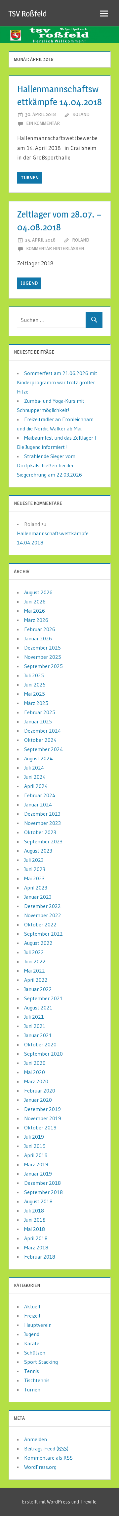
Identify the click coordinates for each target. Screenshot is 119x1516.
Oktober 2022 (40, 924)
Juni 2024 (35, 776)
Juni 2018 (35, 1219)
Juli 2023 (34, 860)
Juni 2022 (35, 961)
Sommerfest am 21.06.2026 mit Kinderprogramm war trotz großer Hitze (57, 382)
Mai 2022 (34, 970)
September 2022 (43, 933)
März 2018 (36, 1247)
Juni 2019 (35, 1146)
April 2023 (35, 887)
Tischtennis (37, 1380)
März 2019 (36, 1164)
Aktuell (32, 1306)
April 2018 (36, 1238)
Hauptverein (38, 1325)
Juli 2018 (34, 1210)
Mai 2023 (34, 878)
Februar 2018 (39, 1256)
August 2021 (38, 1007)
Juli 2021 (34, 1016)
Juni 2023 (34, 869)
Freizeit (32, 1315)
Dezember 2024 (42, 730)
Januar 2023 (38, 896)
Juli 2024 (34, 767)
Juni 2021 (35, 1026)
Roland (81, 114)
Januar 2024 (38, 804)
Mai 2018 (34, 1229)
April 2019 (36, 1155)
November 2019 (42, 1118)
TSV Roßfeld (28, 13)
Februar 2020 (39, 1090)
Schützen (34, 1352)
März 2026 (36, 620)
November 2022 (42, 915)
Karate (31, 1343)
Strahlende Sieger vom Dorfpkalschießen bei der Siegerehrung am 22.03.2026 (49, 465)
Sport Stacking (41, 1361)
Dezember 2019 (42, 1109)
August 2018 (38, 1201)
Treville (88, 1502)
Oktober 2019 (40, 1127)
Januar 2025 (38, 721)
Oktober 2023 (40, 832)
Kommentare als (48, 1457)
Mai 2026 (34, 610)
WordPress (58, 1502)
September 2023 (43, 841)
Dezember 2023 (42, 813)
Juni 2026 (35, 601)
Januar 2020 (38, 1099)
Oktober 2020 (40, 1044)
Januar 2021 (38, 1035)
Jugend (29, 283)
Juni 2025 (35, 684)
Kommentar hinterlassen (55, 248)
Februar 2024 (40, 795)
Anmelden (35, 1439)
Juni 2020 (35, 1063)
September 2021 (43, 998)
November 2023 (42, 823)
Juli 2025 (34, 675)
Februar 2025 (39, 712)
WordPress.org (40, 1467)
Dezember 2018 (42, 1183)
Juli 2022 (34, 952)
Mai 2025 (34, 693)
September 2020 (43, 1053)
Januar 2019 (38, 1173)
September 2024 (43, 749)
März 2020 (36, 1081)
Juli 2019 (34, 1136)
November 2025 (42, 657)
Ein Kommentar (43, 123)
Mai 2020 (34, 1072)
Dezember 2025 (42, 647)
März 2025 (36, 703)
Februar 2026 (39, 629)
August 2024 (38, 758)
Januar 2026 (38, 638)
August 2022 (38, 943)
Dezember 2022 (42, 906)
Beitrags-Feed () (46, 1448)
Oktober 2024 (40, 740)
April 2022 (36, 980)
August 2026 (38, 592)
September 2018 (43, 1192)
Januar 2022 (38, 989)
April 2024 (36, 786)
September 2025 (43, 666)
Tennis (31, 1371)
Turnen (30, 178)
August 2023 (38, 850)
